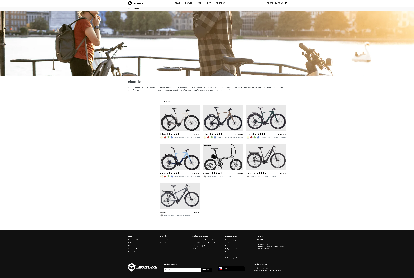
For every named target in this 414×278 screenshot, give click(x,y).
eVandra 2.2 (164, 212)
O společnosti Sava (134, 240)
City (209, 3)
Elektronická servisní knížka (201, 249)
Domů (130, 9)
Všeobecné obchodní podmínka (138, 249)
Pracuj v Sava (132, 252)
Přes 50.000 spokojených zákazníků (204, 243)
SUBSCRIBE (206, 269)
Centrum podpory (230, 240)
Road (177, 3)
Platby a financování (231, 249)
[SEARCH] (279, 3)
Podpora (220, 3)
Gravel (189, 3)
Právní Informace (133, 246)
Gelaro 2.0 (164, 134)
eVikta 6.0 (206, 173)
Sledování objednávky (232, 258)
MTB (200, 3)
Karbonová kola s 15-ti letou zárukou (204, 240)
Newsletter (163, 243)
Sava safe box (197, 252)
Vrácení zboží (229, 255)
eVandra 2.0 (250, 173)
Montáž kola (229, 243)
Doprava (227, 246)
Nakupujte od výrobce (199, 246)
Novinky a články (165, 240)
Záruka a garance (230, 252)
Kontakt (130, 243)
